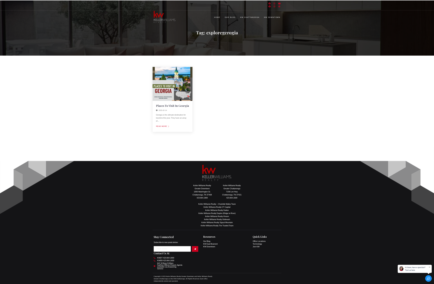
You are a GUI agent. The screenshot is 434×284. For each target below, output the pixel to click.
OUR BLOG (230, 17)
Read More (161, 126)
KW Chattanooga (249, 17)
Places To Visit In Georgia (172, 105)
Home (217, 17)
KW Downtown (272, 17)
